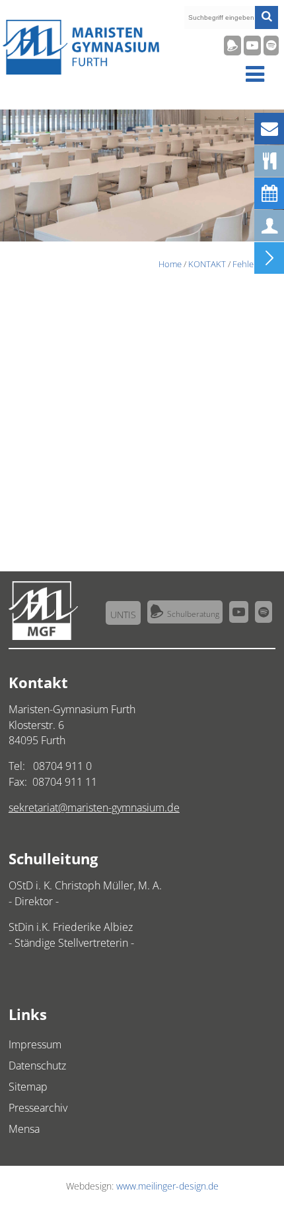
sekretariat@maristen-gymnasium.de (94, 807)
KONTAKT (207, 264)
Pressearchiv (38, 1107)
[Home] (81, 71)
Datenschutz (37, 1065)
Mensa (24, 1129)
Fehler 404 (252, 264)
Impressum (35, 1044)
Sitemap (28, 1086)
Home (170, 264)
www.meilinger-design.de (167, 1186)
